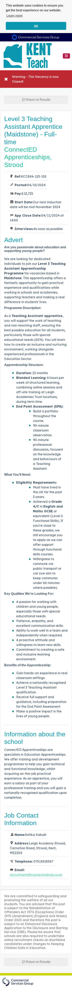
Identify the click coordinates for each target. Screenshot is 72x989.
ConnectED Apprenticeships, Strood (28, 157)
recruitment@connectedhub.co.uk (36, 875)
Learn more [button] (14, 15)
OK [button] (36, 25)
